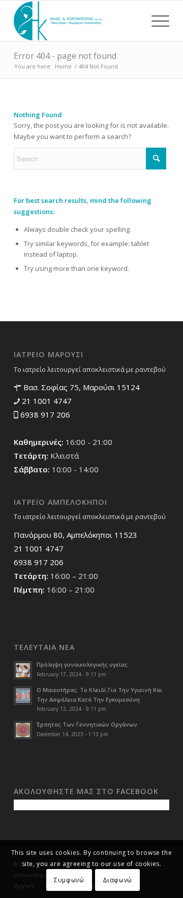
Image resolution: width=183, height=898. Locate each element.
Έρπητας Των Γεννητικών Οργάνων (87, 724)
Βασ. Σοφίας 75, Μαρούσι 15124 (80, 387)
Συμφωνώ (69, 880)
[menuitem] (155, 21)
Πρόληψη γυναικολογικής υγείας (82, 664)
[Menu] (155, 21)
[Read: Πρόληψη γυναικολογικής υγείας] (23, 670)
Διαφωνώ (117, 880)
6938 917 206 (44, 414)
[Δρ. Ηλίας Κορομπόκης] (76, 21)
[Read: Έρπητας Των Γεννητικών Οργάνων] (23, 730)
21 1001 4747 (46, 401)
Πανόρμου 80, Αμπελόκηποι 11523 (75, 535)
